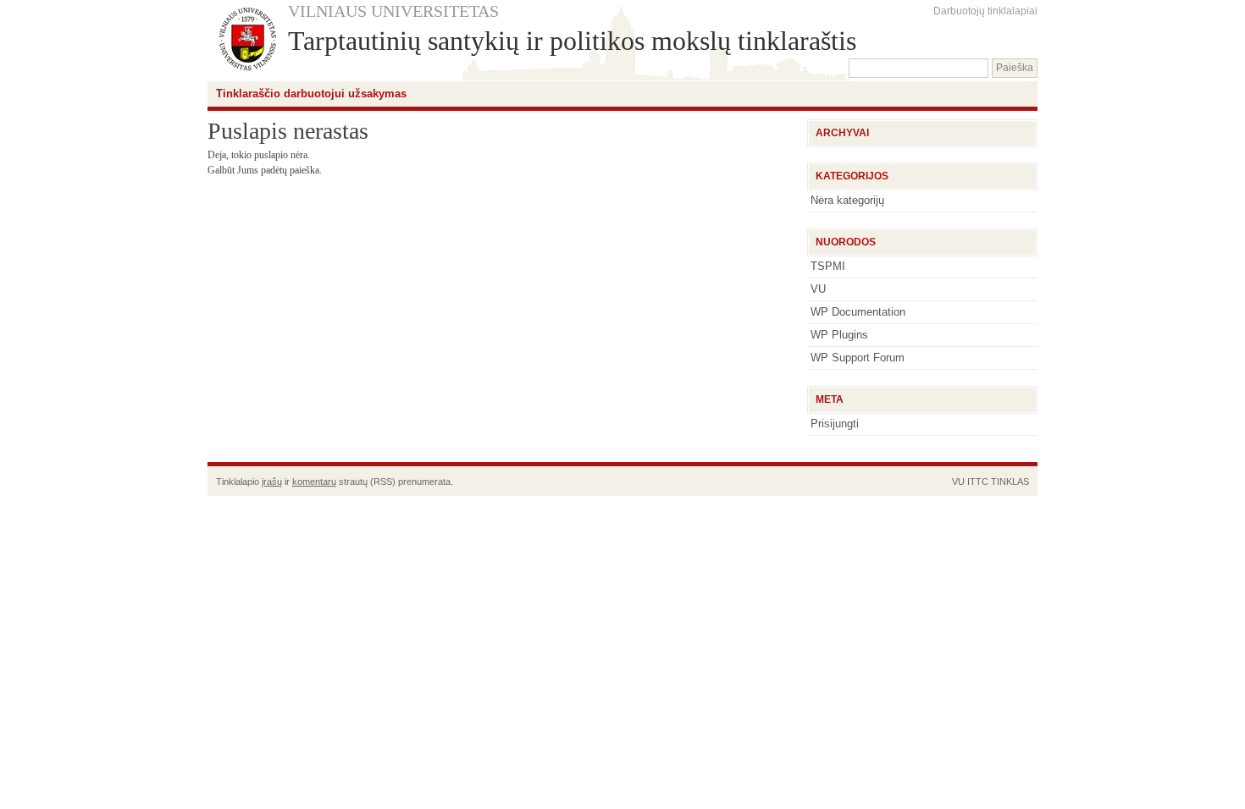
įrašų (272, 481)
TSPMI (828, 266)
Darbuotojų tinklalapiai (985, 11)
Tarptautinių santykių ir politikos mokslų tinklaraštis (572, 40)
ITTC (977, 481)
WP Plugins (839, 334)
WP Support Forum (858, 357)
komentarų (314, 481)
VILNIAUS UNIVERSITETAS (393, 11)
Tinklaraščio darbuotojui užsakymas (311, 93)
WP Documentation (858, 311)
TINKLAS (1010, 481)
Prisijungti (835, 423)
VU (818, 289)
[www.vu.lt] (248, 40)
